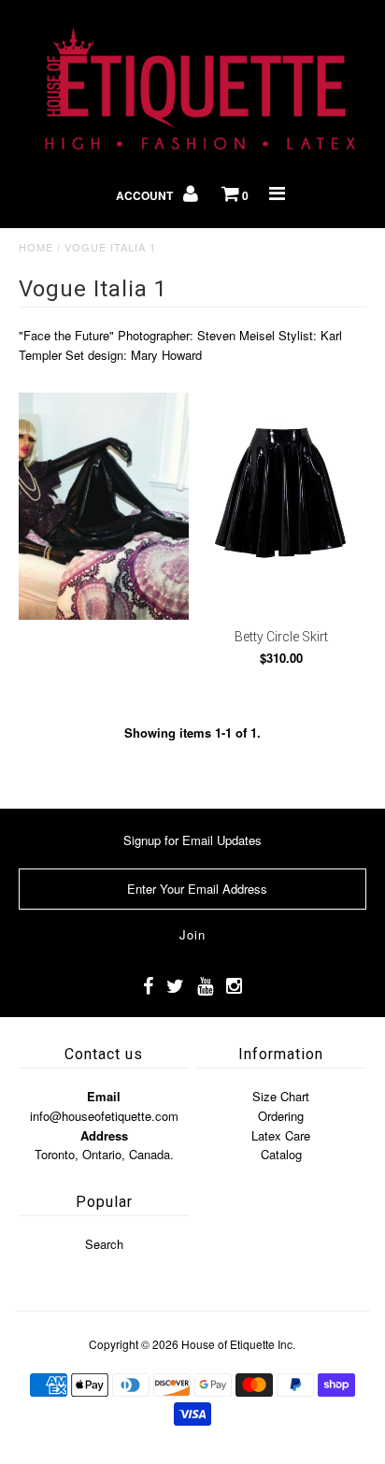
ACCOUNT (146, 195)
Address (104, 1135)
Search (104, 1244)
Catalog (281, 1154)
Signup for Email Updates (192, 840)
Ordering (281, 1116)
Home (36, 246)
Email (104, 1096)
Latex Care (280, 1135)
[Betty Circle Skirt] (281, 506)
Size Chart (280, 1096)
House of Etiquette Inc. (238, 1344)
